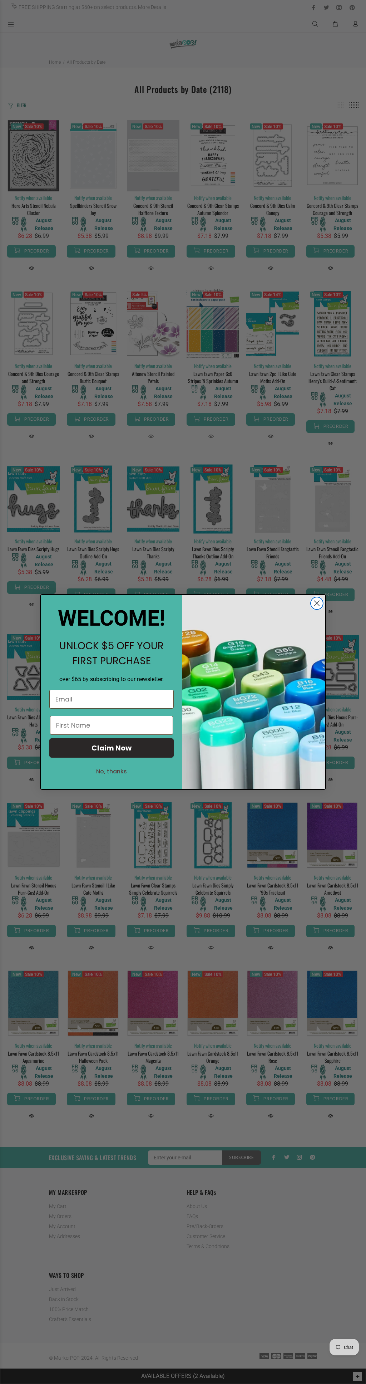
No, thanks (111, 771)
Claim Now (112, 748)
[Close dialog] (317, 603)
